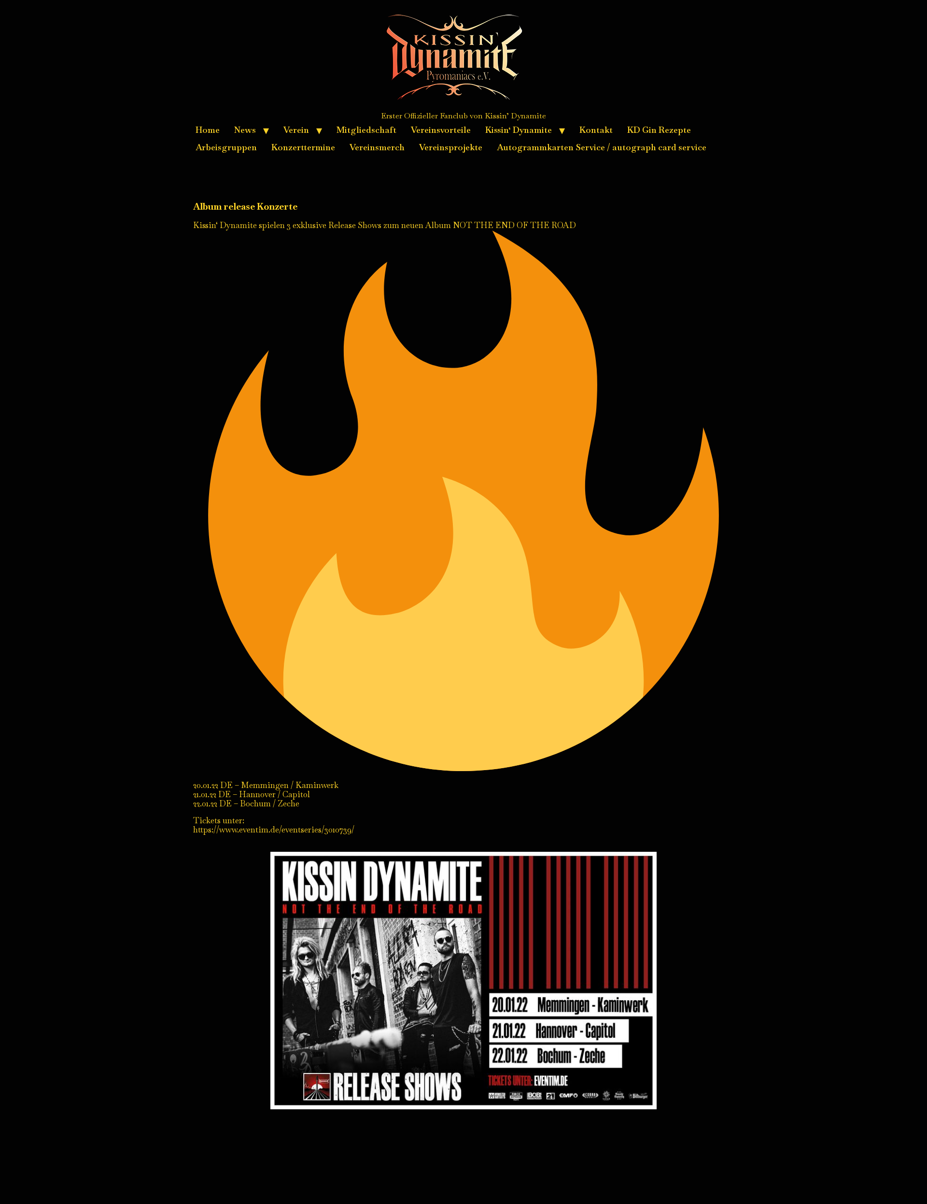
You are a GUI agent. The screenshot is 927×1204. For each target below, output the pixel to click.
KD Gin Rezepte (659, 129)
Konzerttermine (303, 147)
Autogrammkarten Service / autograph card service (601, 147)
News (245, 129)
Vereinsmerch (377, 147)
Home (208, 129)
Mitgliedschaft (366, 129)
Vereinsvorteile (441, 129)
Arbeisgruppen (226, 147)
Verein (296, 129)
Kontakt (596, 129)
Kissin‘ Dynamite (518, 129)
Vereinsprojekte (450, 147)
